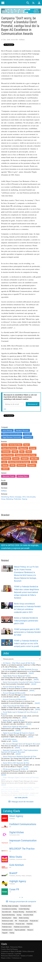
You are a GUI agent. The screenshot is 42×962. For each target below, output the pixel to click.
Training (12, 933)
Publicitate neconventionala (21, 927)
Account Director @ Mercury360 (14, 686)
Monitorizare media (7, 921)
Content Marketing (24, 909)
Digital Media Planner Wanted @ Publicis (17, 676)
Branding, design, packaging (23, 875)
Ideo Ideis (34, 458)
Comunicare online (14, 835)
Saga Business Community (12, 437)
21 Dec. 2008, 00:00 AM (9, 39)
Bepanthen (23, 448)
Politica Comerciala (7, 953)
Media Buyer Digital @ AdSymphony (15, 726)
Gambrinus (6, 458)
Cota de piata (30, 497)
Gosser (15, 458)
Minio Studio (15, 856)
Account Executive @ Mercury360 (14, 699)
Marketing (9, 499)
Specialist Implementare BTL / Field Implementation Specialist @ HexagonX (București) (19, 751)
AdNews (22, 39)
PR (10, 827)
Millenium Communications (12, 434)
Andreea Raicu (23, 476)
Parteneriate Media (16, 947)
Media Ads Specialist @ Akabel (13, 720)
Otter (34, 462)
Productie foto (34, 921)
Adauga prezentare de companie (22, 901)
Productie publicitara (8, 924)
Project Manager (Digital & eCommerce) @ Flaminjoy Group (20, 778)
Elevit (29, 451)
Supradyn (31, 465)
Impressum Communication (23, 840)
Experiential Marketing (8, 915)
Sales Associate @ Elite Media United (16, 706)
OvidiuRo (27, 434)
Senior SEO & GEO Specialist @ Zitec (16, 763)
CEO (4, 483)
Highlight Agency (17, 881)
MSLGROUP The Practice (22, 848)
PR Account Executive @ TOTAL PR (15, 769)
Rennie (5, 465)
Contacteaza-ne (16, 958)
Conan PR (14, 889)
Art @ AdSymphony (9, 739)
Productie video (20, 924)
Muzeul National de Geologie (19, 462)
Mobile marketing (24, 918)
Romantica (21, 465)
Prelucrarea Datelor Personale (10, 956)
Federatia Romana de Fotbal (25, 455)
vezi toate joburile (21, 797)
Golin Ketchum (16, 865)
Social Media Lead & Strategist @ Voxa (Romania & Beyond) (19, 713)
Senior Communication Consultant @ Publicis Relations (21, 682)
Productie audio (23, 921)
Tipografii (4, 933)
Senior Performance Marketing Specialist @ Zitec (19, 756)
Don (22, 451)
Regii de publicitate (20, 930)
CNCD (15, 451)
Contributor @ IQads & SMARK (11, 951)
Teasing (24, 499)
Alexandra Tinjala (8, 476)
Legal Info (18, 953)
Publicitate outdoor (7, 930)
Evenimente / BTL (31, 912)
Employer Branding (18, 912)
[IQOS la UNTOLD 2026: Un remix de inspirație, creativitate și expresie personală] (21, 535)
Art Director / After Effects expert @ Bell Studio (19, 663)
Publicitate (17, 499)
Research (30, 930)
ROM (12, 465)
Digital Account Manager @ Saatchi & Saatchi (18, 733)
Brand (12, 497)
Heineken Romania (22, 430)
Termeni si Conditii (27, 956)
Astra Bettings (7, 430)
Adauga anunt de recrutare (22, 802)
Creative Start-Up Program (9, 949)
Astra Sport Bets (15, 445)
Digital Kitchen (16, 832)
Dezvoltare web (6, 912)
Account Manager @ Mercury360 (14, 693)
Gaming (19, 915)
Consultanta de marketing (9, 909)
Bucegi (32, 448)
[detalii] (21, 667)
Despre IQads (5, 947)
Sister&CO (28, 437)
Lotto (4, 462)
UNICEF (5, 469)
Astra (4, 445)
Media (15, 918)
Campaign (6, 451)
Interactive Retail (28, 915)
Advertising (5, 497)
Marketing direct (6, 918)
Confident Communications (22, 824)
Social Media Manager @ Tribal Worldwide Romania (20, 669)
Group (3, 499)
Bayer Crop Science (9, 448)
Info (5, 409)
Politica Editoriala (28, 951)
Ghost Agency (16, 816)
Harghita (24, 458)
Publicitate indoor (7, 927)
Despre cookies (6, 958)
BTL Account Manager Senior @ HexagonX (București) (21, 744)
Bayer (26, 445)
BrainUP (13, 873)
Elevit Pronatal (7, 455)
